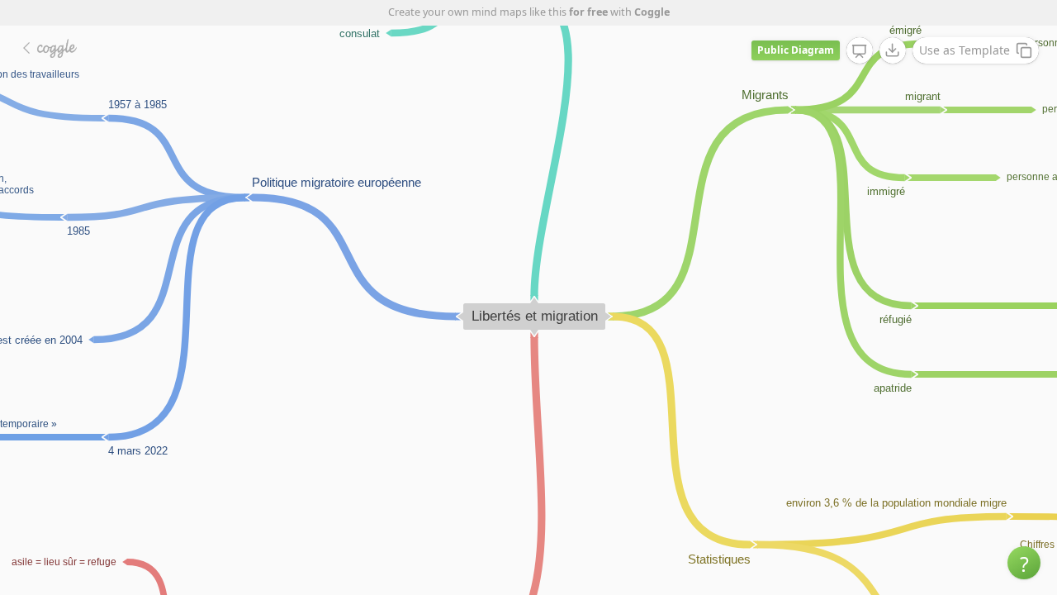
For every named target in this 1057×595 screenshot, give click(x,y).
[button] (1023, 562)
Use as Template (964, 50)
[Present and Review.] (859, 51)
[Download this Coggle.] (892, 50)
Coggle (652, 12)
